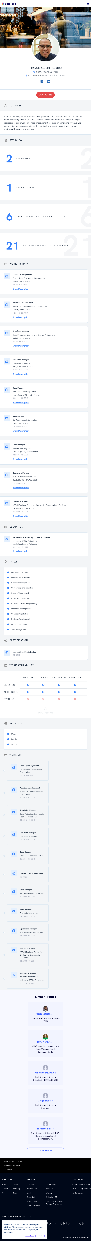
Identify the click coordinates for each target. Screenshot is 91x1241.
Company (16, 1189)
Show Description (21, 289)
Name (15, 1193)
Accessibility (31, 1197)
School (15, 1184)
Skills (4, 1184)
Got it (40, 1236)
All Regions (50, 1197)
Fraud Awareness (33, 1206)
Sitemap (49, 1193)
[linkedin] (41, 81)
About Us (49, 1189)
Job (3, 1193)
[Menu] (88, 3)
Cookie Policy (51, 1184)
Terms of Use (32, 1189)
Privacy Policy (32, 1201)
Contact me (45, 95)
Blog (29, 1193)
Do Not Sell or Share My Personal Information (54, 1202)
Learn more (29, 1236)
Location (5, 1189)
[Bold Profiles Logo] (9, 3)
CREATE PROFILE (45, 1150)
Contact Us (31, 1184)
